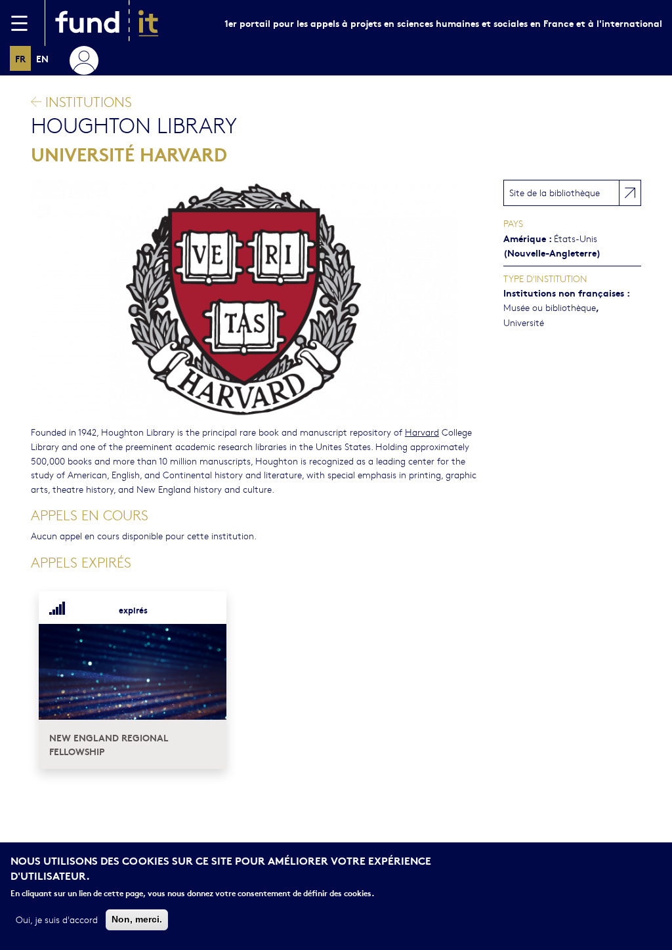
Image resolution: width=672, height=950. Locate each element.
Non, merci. (137, 919)
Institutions (86, 101)
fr (20, 58)
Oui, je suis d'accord (57, 919)
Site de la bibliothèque (554, 192)
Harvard (422, 431)
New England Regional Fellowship (108, 744)
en (42, 58)
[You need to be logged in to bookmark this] (208, 610)
